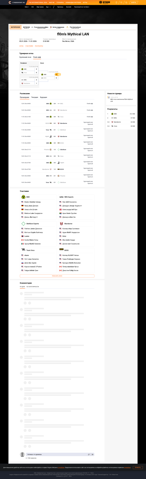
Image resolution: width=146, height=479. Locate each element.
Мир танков (40, 7)
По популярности (33, 286)
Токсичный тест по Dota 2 (81, 7)
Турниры (60, 2)
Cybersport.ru (59, 476)
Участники (29, 46)
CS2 (32, 7)
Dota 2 (26, 7)
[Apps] (116, 2)
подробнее (61, 467)
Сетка (21, 46)
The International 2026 (38, 2)
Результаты (39, 46)
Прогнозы (60, 7)
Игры (85, 2)
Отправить (92, 454)
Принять (138, 467)
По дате (22, 286)
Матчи (51, 2)
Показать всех (57, 276)
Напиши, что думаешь (34, 454)
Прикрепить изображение (88, 454)
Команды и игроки (73, 2)
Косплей (68, 7)
